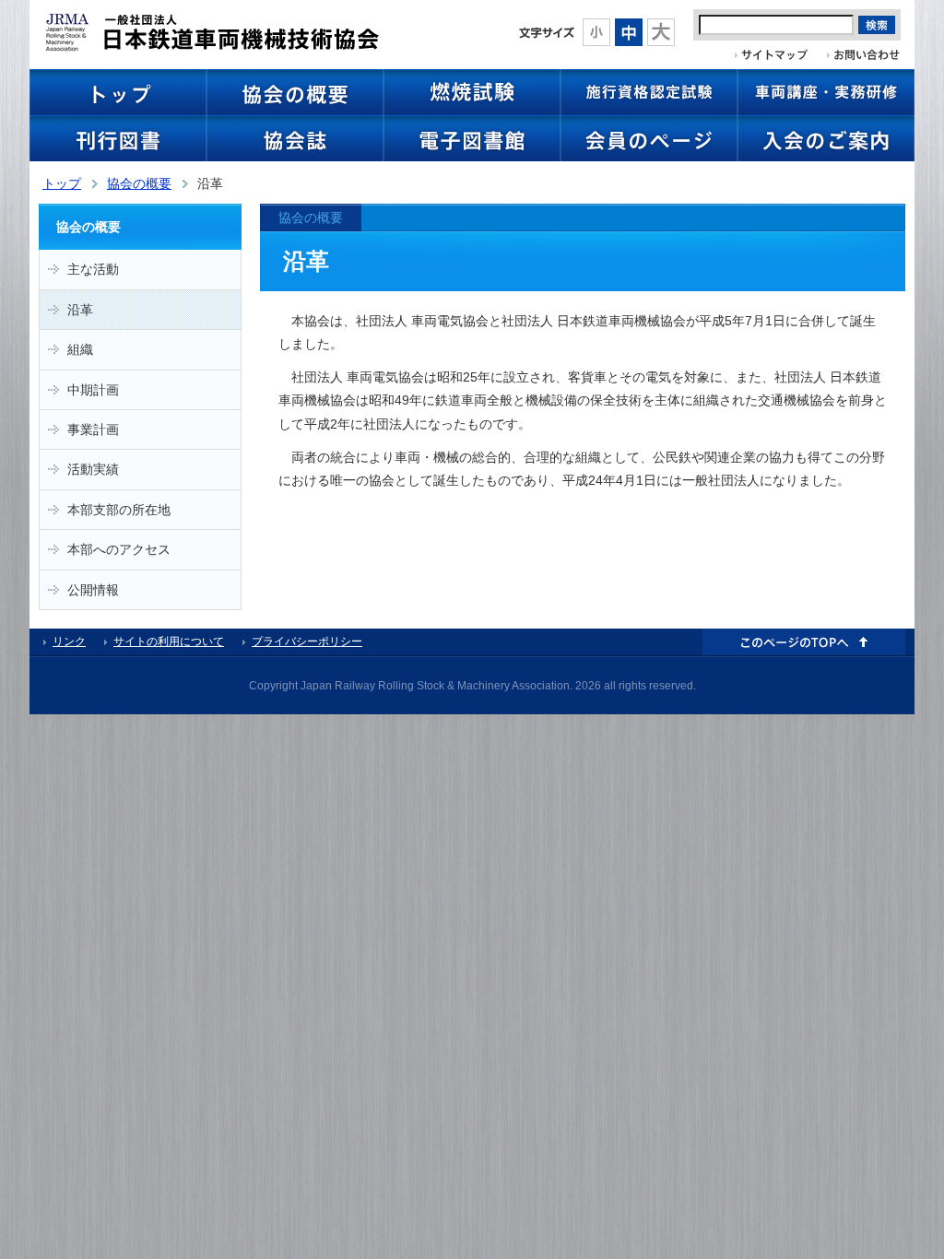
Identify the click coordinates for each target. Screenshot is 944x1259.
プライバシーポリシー (307, 641)
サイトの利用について (168, 641)
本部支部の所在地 (119, 509)
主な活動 (93, 269)
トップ (61, 183)
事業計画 (93, 429)
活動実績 (93, 469)
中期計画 (93, 389)
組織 (80, 349)
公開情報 (93, 589)
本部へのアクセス (119, 549)
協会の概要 (139, 183)
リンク (69, 641)
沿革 (80, 309)
